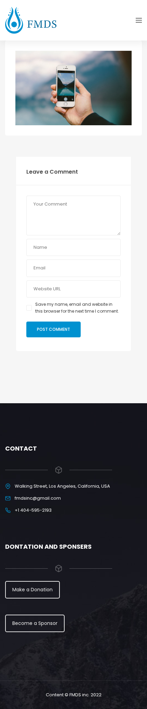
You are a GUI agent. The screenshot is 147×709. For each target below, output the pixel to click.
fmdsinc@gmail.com (38, 498)
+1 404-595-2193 (33, 510)
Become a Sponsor (34, 623)
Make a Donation (32, 589)
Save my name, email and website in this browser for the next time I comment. (77, 307)
